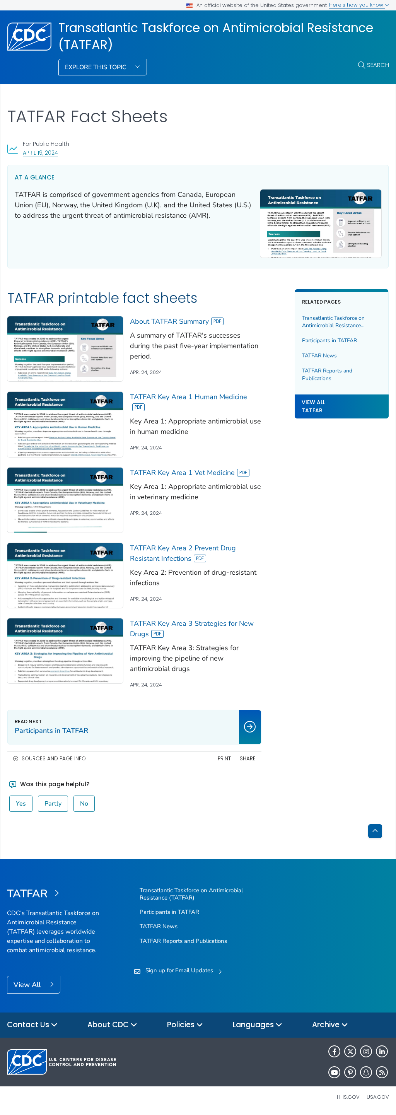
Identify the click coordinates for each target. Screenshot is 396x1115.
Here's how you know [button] (357, 5)
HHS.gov (348, 1097)
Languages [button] (254, 1024)
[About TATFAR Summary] (65, 348)
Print (224, 758)
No (84, 803)
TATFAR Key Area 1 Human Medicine (188, 396)
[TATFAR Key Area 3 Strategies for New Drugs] (65, 650)
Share (248, 758)
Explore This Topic (96, 67)
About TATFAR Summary (169, 321)
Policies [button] (181, 1024)
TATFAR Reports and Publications (327, 374)
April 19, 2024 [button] (40, 153)
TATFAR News (319, 355)
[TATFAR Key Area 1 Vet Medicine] (65, 500)
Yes (21, 803)
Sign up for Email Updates (179, 970)
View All (28, 984)
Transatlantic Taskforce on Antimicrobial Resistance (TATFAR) (215, 36)
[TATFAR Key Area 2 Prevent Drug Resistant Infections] (65, 575)
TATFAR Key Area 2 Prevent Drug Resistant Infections (183, 553)
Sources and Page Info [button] (54, 758)
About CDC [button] (109, 1024)
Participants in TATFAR (329, 340)
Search (378, 65)
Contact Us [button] (29, 1024)
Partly (52, 803)
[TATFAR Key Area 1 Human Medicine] (65, 424)
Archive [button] (326, 1024)
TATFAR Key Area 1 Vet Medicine (182, 472)
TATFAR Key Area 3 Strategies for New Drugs (192, 629)
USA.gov (378, 1097)
